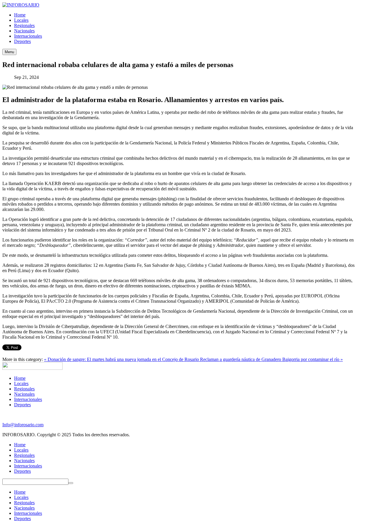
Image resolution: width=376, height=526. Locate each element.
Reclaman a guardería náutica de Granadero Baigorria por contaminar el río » (271, 359)
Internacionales (28, 399)
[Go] (70, 483)
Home (20, 378)
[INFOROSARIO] (20, 4)
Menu (9, 52)
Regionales (24, 388)
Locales (21, 383)
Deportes (22, 404)
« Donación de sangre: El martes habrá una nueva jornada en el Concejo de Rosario (122, 359)
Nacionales (24, 394)
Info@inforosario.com (22, 424)
